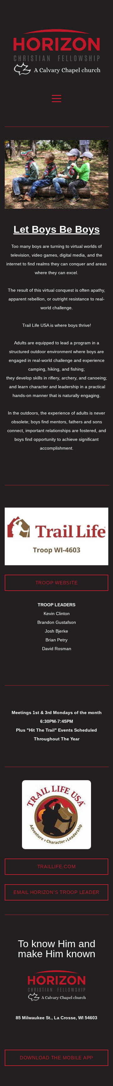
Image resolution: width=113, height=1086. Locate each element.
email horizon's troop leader (56, 892)
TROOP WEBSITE (56, 582)
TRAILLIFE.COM (56, 866)
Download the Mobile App (56, 1057)
